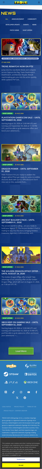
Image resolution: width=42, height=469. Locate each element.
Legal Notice (6, 407)
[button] (21, 351)
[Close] (39, 440)
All (7, 19)
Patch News (14, 30)
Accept (21, 465)
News (34, 25)
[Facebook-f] (36, 392)
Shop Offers (27, 30)
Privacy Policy (19, 407)
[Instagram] (21, 392)
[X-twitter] (17, 398)
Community (32, 19)
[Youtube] (29, 392)
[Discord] (6, 392)
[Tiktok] (13, 392)
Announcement (18, 19)
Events (26, 25)
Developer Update (13, 25)
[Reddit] (25, 398)
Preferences (21, 459)
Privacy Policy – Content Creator (15, 411)
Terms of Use (31, 407)
